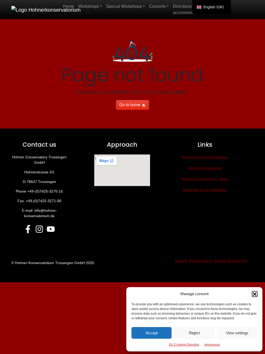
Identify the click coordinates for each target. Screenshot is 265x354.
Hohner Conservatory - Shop (205, 179)
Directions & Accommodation (204, 157)
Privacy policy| (200, 261)
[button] (254, 293)
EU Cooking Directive (184, 344)
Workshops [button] (88, 6)
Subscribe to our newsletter (204, 190)
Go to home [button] (130, 105)
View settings (237, 333)
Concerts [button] (157, 6)
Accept (152, 333)
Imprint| (181, 261)
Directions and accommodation (187, 9)
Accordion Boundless (205, 168)
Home (68, 6)
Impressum (212, 344)
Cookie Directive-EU (231, 261)
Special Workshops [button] (124, 6)
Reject (194, 333)
